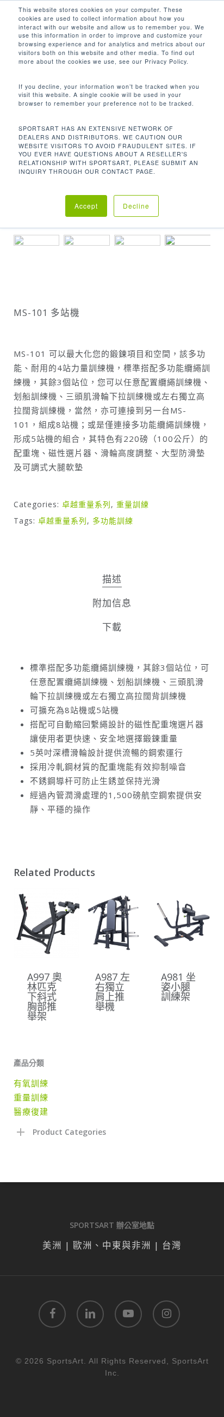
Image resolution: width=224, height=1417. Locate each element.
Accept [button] (86, 205)
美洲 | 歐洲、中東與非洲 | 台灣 (112, 1245)
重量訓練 (132, 504)
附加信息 (112, 603)
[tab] (111, 579)
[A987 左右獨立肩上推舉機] (114, 923)
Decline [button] (136, 205)
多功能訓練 (112, 520)
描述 (112, 579)
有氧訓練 (31, 1083)
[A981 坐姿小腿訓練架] (180, 923)
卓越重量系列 (86, 504)
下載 (112, 627)
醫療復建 (31, 1111)
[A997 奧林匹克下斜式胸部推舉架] (46, 923)
